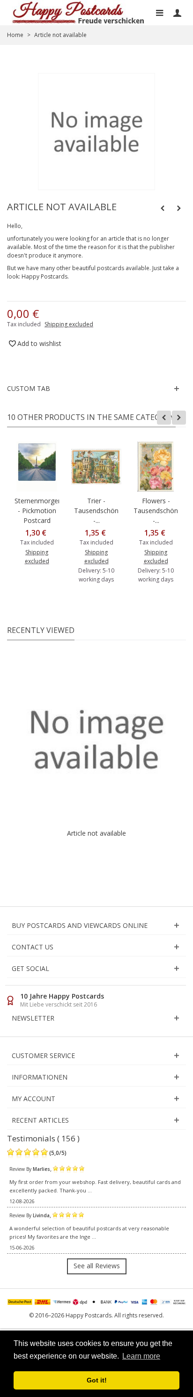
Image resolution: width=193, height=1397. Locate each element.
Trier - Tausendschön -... (96, 510)
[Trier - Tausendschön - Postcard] (96, 466)
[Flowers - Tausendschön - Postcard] (156, 466)
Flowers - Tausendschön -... (156, 510)
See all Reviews (97, 1265)
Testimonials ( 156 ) (43, 1138)
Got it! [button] (97, 1380)
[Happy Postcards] (78, 12)
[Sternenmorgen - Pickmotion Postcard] (37, 466)
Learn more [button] (141, 1356)
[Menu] (159, 13)
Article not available (96, 833)
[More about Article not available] (96, 739)
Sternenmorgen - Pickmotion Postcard (37, 510)
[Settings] (177, 13)
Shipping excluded (69, 324)
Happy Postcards (44, 276)
